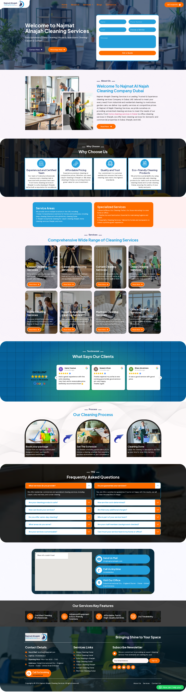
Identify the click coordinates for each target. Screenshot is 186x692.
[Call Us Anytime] (99, 570)
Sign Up (154, 661)
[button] (88, 4)
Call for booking (41, 672)
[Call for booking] (28, 673)
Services (87, 4)
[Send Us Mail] (99, 559)
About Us (75, 4)
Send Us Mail (110, 557)
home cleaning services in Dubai (123, 114)
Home (64, 4)
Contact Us (111, 4)
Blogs (99, 4)
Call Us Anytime (112, 568)
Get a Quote (127, 53)
